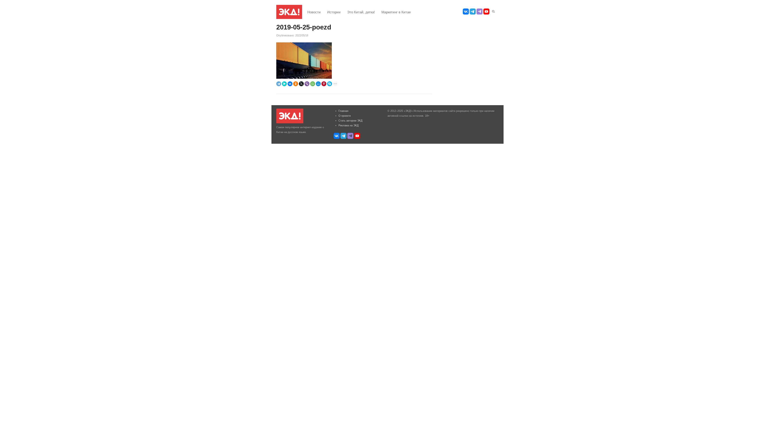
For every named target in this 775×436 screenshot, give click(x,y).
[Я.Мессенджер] (284, 83)
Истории (334, 12)
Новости (314, 12)
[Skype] (329, 83)
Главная (343, 110)
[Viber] (307, 83)
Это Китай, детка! (361, 12)
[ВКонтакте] (290, 83)
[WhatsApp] (312, 83)
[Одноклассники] (295, 83)
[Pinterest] (324, 83)
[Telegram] (278, 83)
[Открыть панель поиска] (493, 11)
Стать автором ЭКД (350, 120)
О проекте (344, 115)
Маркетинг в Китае (396, 12)
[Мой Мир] (318, 83)
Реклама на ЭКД (348, 125)
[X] (301, 83)
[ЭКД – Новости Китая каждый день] (289, 12)
